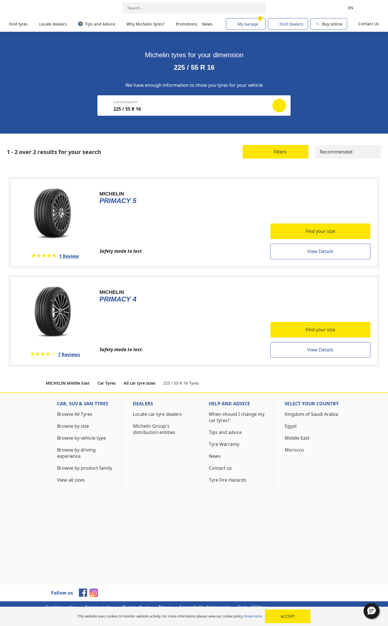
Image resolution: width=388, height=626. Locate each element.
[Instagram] (93, 595)
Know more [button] (253, 616)
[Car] (371, 8)
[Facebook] (83, 595)
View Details (320, 251)
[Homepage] (34, 8)
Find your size (320, 231)
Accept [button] (288, 616)
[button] (371, 611)
